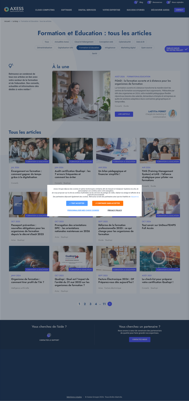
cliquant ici (135, 197)
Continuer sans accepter (108, 203)
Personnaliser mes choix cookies (83, 210)
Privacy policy (115, 210)
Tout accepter (77, 203)
